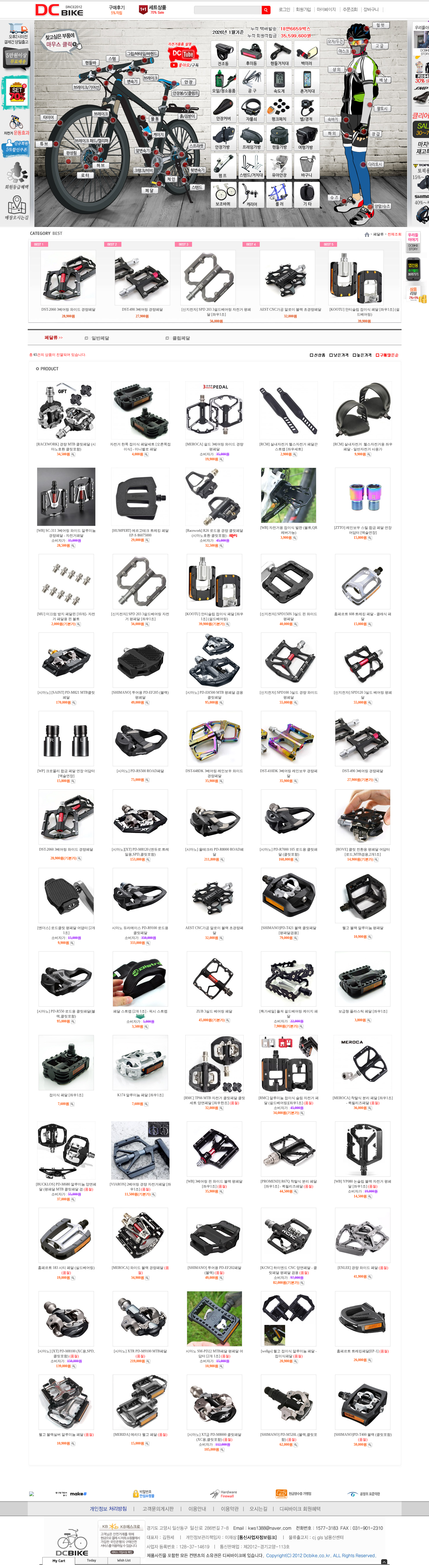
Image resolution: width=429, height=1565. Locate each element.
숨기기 (384, 1561)
